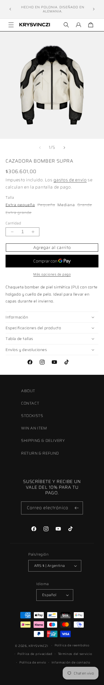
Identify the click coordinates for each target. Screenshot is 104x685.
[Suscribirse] (76, 507)
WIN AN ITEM (34, 428)
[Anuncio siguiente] (94, 9)
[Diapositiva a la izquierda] (40, 148)
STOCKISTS (32, 416)
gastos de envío (70, 180)
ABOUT (28, 391)
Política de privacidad (34, 654)
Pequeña (46, 205)
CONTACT (30, 403)
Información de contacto (71, 662)
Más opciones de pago (52, 274)
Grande (84, 205)
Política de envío (32, 662)
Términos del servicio (75, 654)
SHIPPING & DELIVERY (43, 440)
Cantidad (13, 223)
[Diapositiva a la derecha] (64, 148)
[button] (11, 25)
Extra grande (19, 212)
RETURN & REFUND (40, 453)
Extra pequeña (20, 205)
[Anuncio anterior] (10, 9)
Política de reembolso (72, 645)
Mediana (66, 205)
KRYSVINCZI (38, 646)
